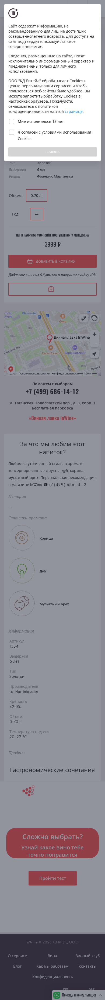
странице (74, 111)
